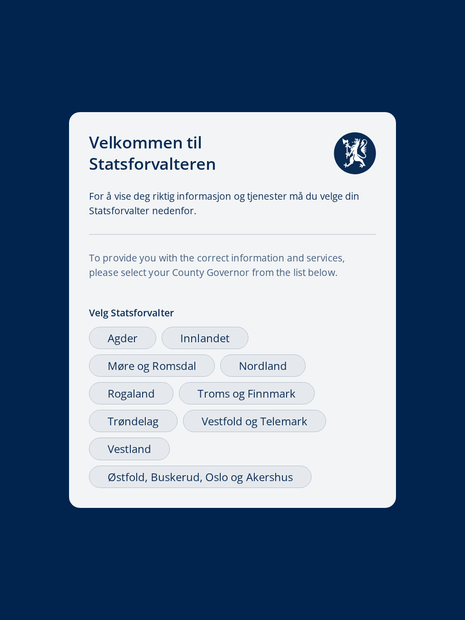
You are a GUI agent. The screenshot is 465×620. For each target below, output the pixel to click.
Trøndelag (133, 420)
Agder (123, 337)
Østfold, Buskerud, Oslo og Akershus (200, 476)
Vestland (129, 448)
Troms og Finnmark (247, 393)
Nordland (263, 365)
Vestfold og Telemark (254, 420)
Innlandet (205, 337)
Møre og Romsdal (152, 365)
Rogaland (131, 393)
